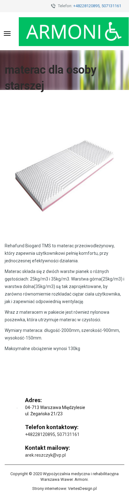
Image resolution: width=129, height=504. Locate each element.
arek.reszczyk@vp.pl (45, 455)
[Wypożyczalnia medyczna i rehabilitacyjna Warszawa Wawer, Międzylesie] (74, 31)
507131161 (111, 5)
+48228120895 (86, 5)
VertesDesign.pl (82, 488)
